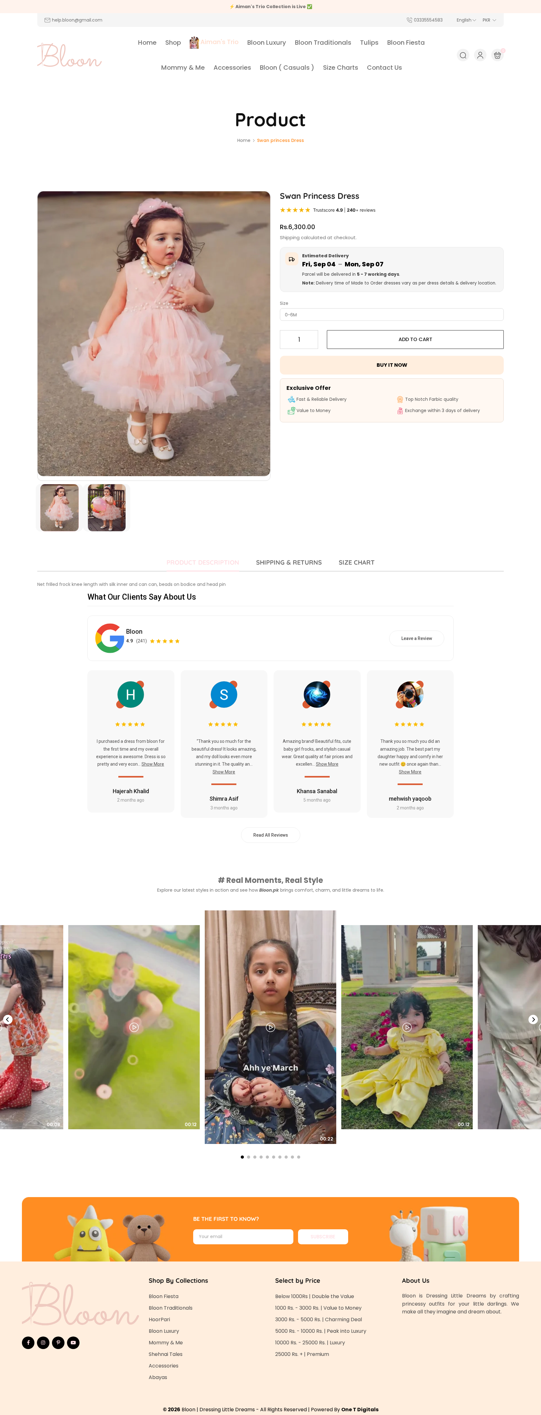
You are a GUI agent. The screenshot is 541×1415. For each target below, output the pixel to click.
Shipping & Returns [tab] (289, 562)
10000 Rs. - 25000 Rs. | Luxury (310, 1342)
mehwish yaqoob (410, 798)
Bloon (134, 631)
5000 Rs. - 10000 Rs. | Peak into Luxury (320, 1331)
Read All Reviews (270, 835)
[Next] (533, 1019)
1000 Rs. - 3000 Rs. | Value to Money (318, 1308)
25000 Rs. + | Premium (302, 1354)
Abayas (158, 1377)
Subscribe (323, 1236)
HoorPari (159, 1319)
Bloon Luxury (164, 1331)
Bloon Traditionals (171, 1308)
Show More (153, 764)
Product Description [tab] (203, 562)
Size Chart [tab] (357, 562)
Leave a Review (416, 638)
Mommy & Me (166, 1342)
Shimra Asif (224, 798)
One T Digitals (360, 1409)
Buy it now (392, 365)
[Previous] (8, 1019)
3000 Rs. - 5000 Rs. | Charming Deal (318, 1319)
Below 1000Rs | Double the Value (314, 1296)
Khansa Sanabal (317, 791)
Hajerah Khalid (131, 791)
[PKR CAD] (490, 20)
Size (284, 303)
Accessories (163, 1365)
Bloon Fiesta (163, 1296)
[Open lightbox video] (270, 1027)
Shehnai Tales (166, 1354)
